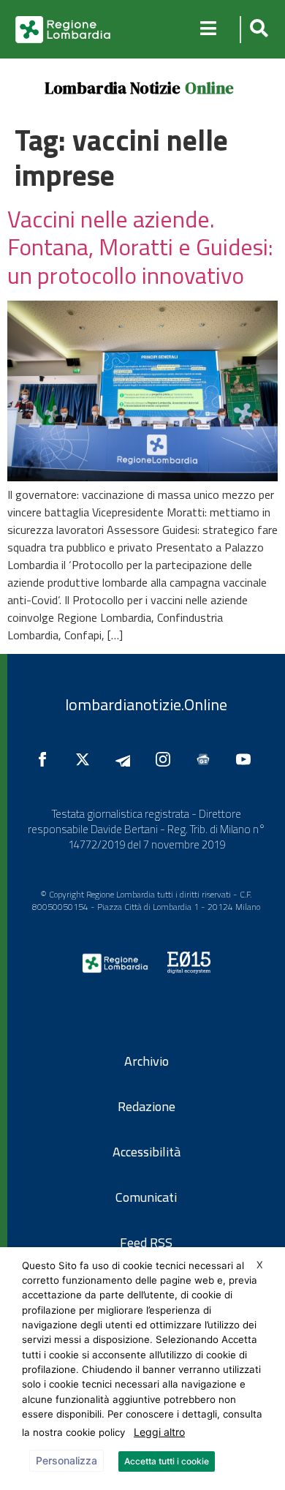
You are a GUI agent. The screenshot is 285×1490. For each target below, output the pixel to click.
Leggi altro (159, 1432)
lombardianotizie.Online (146, 704)
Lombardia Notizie (112, 88)
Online (209, 88)
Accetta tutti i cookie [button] (166, 1461)
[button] (257, 29)
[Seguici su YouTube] (247, 759)
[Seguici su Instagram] (167, 759)
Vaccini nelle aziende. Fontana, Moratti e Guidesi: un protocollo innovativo (140, 247)
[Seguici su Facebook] (46, 759)
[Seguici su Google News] (207, 759)
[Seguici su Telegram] (126, 759)
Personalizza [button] (66, 1460)
